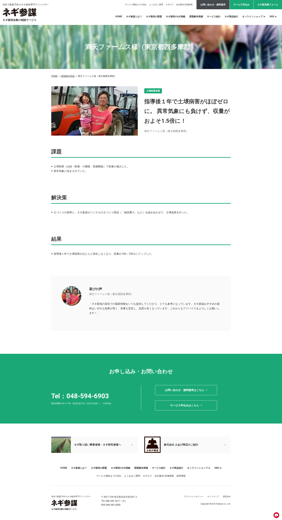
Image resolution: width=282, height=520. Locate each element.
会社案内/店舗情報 (184, 4)
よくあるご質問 (156, 4)
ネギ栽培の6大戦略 (175, 16)
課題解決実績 (196, 16)
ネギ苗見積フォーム (268, 4)
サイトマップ (213, 496)
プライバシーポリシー (193, 496)
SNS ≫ (273, 16)
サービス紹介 (214, 16)
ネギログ (169, 4)
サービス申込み (242, 4)
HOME (118, 16)
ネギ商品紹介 (231, 16)
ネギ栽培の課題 (154, 16)
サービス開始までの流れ (136, 4)
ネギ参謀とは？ (134, 16)
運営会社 (227, 496)
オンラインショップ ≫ (254, 16)
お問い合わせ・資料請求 (213, 4)
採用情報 (181, 476)
